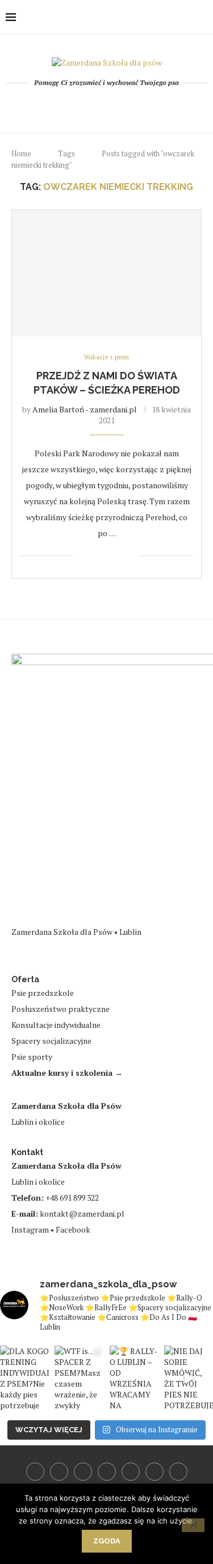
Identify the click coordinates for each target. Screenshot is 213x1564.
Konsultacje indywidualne (56, 1024)
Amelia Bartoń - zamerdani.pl (84, 409)
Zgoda (106, 1541)
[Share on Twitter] (108, 555)
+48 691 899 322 (72, 1197)
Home (21, 153)
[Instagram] (91, 106)
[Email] (122, 106)
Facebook (73, 1229)
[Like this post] (82, 555)
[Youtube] (106, 106)
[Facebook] (60, 106)
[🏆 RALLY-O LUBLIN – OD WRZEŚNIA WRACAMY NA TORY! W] (134, 1378)
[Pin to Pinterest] (119, 555)
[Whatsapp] (137, 106)
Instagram (30, 1229)
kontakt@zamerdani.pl (82, 1213)
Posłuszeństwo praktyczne (60, 1008)
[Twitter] (76, 106)
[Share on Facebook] (96, 555)
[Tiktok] (152, 106)
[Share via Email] (131, 555)
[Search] (201, 17)
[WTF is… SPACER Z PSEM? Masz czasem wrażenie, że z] (79, 1378)
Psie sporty (31, 1056)
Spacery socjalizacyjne (51, 1040)
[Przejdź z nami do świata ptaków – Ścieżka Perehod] (106, 273)
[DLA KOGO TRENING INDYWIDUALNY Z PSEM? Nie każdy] (24, 1378)
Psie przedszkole (42, 992)
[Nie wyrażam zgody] (193, 1525)
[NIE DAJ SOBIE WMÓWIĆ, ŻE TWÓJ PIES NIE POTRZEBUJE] (188, 1378)
